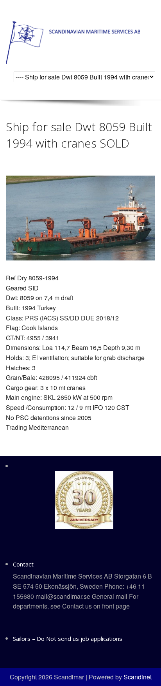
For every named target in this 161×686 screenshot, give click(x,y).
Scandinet (137, 676)
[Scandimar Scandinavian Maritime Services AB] (73, 41)
